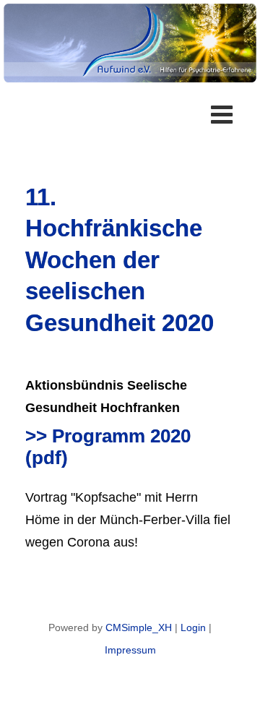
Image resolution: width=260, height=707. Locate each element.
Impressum (130, 650)
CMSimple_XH (138, 627)
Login (193, 627)
